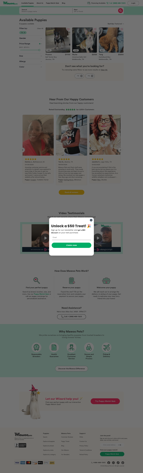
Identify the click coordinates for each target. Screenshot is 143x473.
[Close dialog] (91, 220)
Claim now (71, 245)
